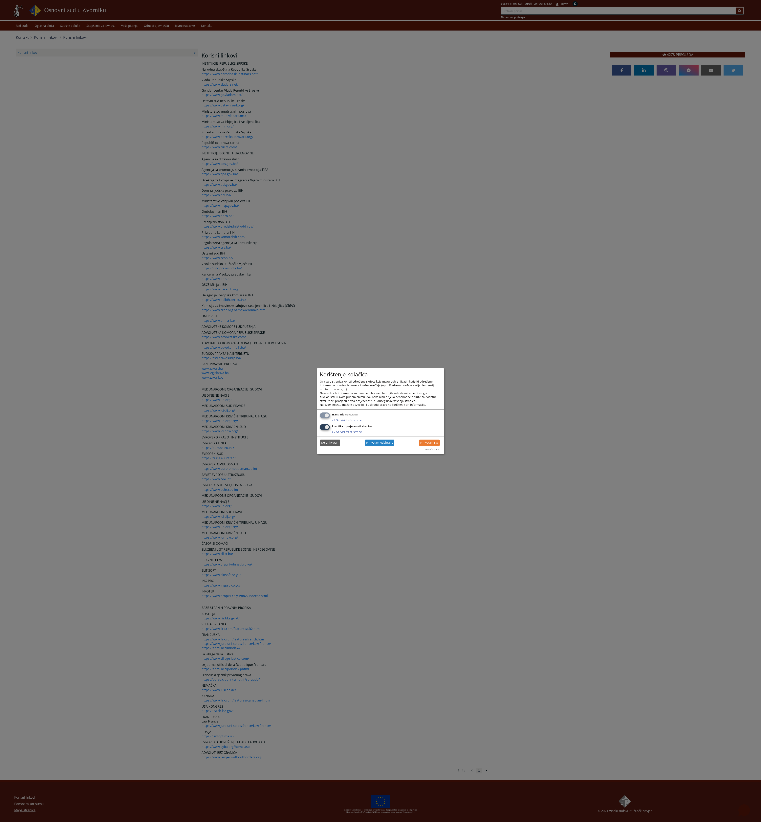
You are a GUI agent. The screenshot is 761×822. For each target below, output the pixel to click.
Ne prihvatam (330, 442)
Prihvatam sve (429, 442)
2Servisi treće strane (347, 420)
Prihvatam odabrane (379, 442)
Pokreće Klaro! (432, 449)
